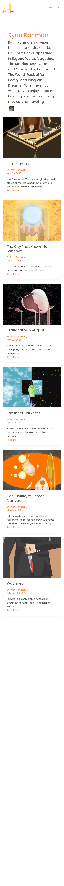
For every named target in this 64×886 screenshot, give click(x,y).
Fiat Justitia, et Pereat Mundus (25, 498)
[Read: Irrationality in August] (31, 304)
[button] (58, 7)
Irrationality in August (25, 330)
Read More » (14, 190)
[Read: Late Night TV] (31, 137)
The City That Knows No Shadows (27, 248)
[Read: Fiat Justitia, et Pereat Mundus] (31, 469)
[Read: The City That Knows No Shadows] (31, 220)
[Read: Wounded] (31, 557)
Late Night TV (18, 163)
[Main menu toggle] (50, 7)
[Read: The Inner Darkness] (31, 387)
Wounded (15, 583)
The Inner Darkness (23, 413)
